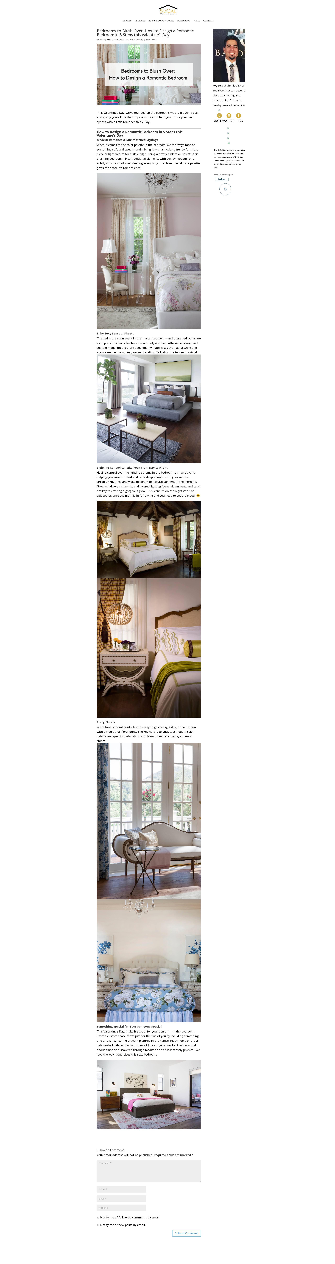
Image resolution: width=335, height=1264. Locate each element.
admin (102, 39)
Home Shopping (137, 39)
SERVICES (127, 21)
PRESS (197, 21)
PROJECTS (140, 21)
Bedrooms (124, 39)
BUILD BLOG (183, 21)
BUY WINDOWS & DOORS (161, 21)
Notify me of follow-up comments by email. (130, 1217)
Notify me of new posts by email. (123, 1225)
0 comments (151, 39)
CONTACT (208, 21)
